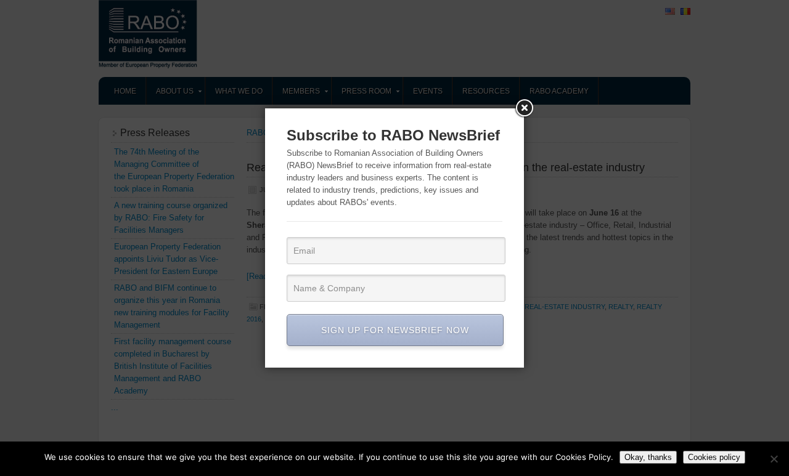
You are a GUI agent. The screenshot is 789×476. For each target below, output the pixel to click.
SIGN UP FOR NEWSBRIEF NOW (395, 330)
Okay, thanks (648, 457)
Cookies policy (714, 457)
